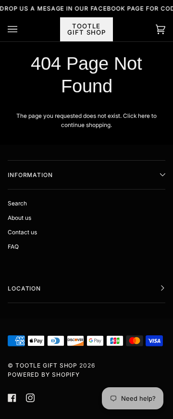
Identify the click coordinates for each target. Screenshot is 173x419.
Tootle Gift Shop (46, 365)
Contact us (22, 232)
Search (17, 203)
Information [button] (30, 174)
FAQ (13, 246)
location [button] (24, 288)
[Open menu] (22, 29)
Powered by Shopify (44, 374)
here (144, 116)
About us (19, 218)
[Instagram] (30, 398)
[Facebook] (12, 398)
